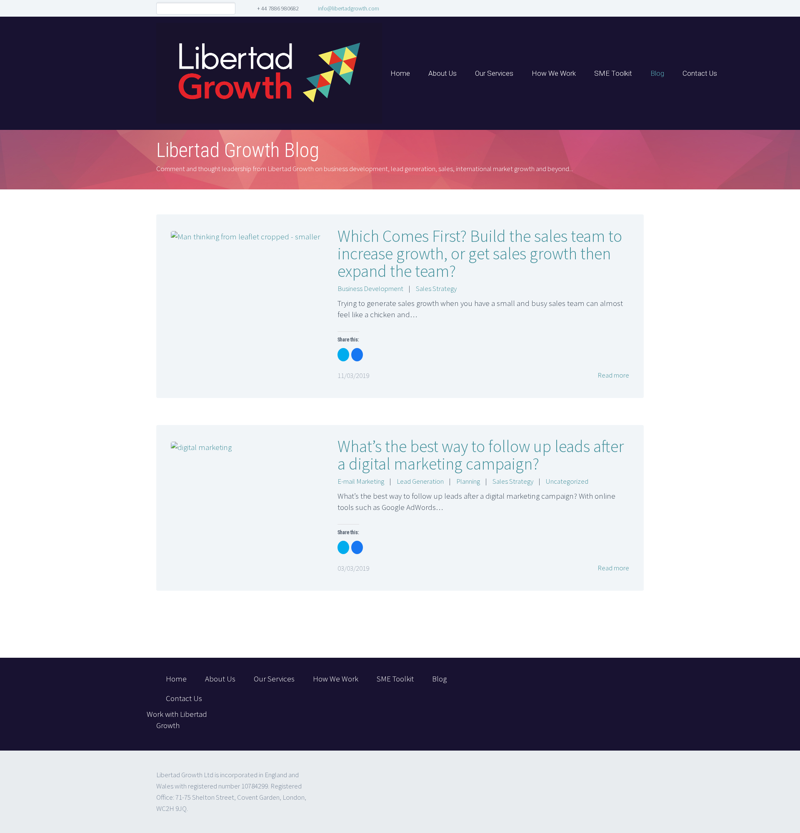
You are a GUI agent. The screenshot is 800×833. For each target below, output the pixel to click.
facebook (602, 679)
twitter (578, 679)
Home (400, 73)
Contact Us (699, 73)
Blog (657, 73)
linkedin (627, 679)
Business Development (370, 288)
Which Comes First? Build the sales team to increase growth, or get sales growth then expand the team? (480, 253)
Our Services (494, 73)
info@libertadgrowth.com (348, 8)
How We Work (554, 73)
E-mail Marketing (361, 481)
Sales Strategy (436, 288)
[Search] (229, 8)
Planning (468, 481)
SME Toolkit (613, 73)
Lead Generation (420, 481)
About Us (442, 73)
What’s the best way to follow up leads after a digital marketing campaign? (481, 455)
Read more (612, 375)
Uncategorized (567, 481)
